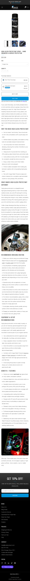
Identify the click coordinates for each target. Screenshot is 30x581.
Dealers (3, 522)
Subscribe (15, 495)
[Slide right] (27, 44)
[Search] (28, 7)
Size (2, 60)
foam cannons (11, 355)
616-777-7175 (4, 547)
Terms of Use (4, 535)
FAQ (2, 537)
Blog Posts (4, 509)
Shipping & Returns (6, 530)
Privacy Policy (5, 532)
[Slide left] (3, 44)
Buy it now (15, 98)
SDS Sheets (4, 519)
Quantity (3, 68)
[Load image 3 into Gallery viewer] (22, 43)
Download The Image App (8, 514)
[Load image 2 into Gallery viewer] (15, 43)
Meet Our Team (5, 517)
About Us (3, 507)
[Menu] (2, 7)
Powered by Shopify (15, 577)
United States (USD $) (14, 574)
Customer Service (6, 512)
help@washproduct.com (8, 545)
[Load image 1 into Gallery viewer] (7, 43)
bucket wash (9, 263)
